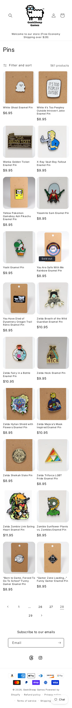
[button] (10, 15)
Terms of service (26, 700)
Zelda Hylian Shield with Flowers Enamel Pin (18, 426)
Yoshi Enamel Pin (13, 267)
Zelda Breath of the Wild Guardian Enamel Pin (52, 320)
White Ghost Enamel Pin (18, 107)
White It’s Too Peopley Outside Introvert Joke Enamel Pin (51, 110)
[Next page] (41, 615)
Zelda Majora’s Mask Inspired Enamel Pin (49, 426)
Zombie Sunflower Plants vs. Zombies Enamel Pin (52, 528)
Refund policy (32, 694)
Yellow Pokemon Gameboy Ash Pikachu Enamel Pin (17, 216)
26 (40, 606)
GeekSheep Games (34, 689)
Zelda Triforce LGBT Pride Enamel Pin (49, 477)
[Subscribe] (59, 642)
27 (51, 606)
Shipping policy (49, 700)
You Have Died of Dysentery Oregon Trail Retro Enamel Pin (17, 321)
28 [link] (62, 607)
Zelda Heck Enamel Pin (51, 372)
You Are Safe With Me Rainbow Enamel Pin (50, 269)
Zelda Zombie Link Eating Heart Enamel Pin (18, 528)
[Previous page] (8, 606)
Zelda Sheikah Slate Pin (18, 475)
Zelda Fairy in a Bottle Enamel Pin (16, 374)
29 (30, 615)
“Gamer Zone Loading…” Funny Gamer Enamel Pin (52, 579)
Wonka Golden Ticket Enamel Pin (16, 163)
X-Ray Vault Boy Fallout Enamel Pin (51, 163)
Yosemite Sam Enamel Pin (53, 213)
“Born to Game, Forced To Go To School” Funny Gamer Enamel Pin (19, 581)
